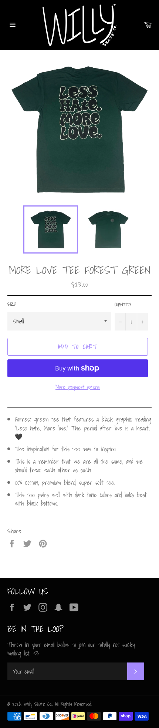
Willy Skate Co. (38, 704)
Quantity (123, 305)
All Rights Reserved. (73, 704)
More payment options (77, 387)
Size (11, 304)
